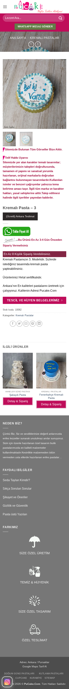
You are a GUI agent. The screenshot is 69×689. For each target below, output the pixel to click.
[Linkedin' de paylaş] (39, 324)
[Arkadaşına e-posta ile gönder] (26, 324)
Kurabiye (36, 678)
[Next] (60, 94)
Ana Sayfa (18, 37)
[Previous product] (38, 44)
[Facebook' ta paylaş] (13, 324)
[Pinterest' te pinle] (33, 324)
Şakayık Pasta (17, 395)
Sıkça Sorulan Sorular (17, 488)
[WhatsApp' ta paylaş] (6, 324)
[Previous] (8, 94)
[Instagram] (7, 682)
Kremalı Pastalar (44, 37)
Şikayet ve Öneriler (15, 497)
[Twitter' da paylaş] (19, 324)
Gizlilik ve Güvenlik (15, 505)
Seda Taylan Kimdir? (16, 480)
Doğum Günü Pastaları (19, 673)
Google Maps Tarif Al (34, 666)
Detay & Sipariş (18, 401)
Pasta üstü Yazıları (15, 514)
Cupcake (21, 678)
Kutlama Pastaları (51, 673)
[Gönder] (60, 17)
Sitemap (50, 678)
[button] (5, 6)
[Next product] (31, 44)
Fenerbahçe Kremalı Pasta (51, 396)
